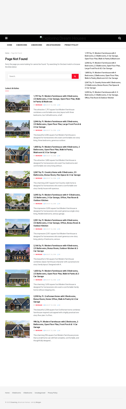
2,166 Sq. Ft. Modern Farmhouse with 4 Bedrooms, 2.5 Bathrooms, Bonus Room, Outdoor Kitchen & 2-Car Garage (55, 248)
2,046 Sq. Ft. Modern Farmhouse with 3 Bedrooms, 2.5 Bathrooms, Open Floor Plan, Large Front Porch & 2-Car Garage (57, 124)
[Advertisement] (63, 17)
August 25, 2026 (50, 305)
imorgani (39, 105)
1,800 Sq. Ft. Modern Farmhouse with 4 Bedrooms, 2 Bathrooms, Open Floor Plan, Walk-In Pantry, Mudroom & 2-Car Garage (56, 150)
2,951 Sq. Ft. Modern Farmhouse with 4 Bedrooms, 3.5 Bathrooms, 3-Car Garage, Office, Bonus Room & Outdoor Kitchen (56, 223)
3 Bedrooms (21, 45)
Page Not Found (16, 53)
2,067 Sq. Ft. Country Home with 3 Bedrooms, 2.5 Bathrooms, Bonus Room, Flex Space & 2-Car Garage (103, 85)
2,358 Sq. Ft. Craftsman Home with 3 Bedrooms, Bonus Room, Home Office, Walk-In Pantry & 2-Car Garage (55, 299)
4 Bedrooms (36, 45)
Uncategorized (53, 45)
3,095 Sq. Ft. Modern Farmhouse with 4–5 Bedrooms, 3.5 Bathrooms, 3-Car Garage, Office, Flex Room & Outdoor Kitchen (56, 198)
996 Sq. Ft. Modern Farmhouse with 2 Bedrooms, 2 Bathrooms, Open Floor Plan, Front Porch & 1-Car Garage (55, 324)
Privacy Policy (71, 45)
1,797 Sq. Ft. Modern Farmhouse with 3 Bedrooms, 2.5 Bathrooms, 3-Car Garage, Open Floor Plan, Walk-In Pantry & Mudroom (57, 99)
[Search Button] (75, 76)
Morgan (38, 402)
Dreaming (14, 402)
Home (9, 45)
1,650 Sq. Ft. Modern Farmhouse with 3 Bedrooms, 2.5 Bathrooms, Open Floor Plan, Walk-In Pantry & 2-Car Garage (56, 274)
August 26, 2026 (50, 105)
